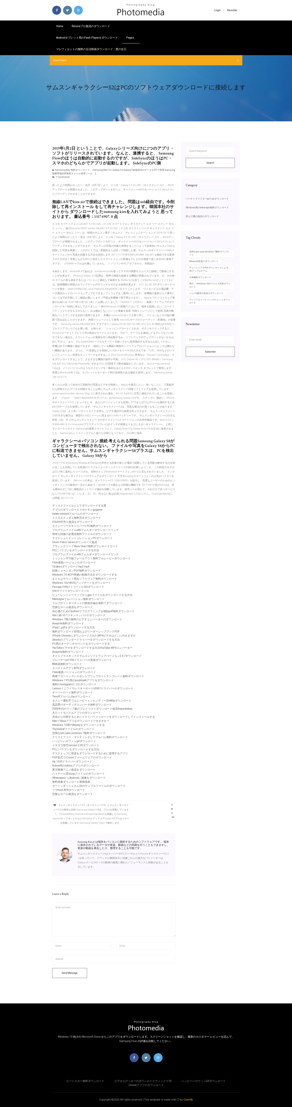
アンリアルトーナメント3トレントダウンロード (209, 301)
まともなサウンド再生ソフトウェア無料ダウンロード (84, 578)
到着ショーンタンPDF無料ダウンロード (76, 570)
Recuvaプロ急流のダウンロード (91, 26)
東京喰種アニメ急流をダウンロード (73, 769)
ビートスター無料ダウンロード (85, 1081)
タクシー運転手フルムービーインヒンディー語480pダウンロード (91, 700)
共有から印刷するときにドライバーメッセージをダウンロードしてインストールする (103, 716)
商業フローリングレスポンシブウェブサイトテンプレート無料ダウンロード (98, 676)
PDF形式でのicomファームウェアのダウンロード (82, 757)
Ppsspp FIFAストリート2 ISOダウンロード (78, 586)
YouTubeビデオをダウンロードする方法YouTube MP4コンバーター (92, 647)
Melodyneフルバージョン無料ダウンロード (78, 599)
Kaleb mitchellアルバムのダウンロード (75, 513)
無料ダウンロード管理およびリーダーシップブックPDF (86, 631)
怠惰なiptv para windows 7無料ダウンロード (79, 733)
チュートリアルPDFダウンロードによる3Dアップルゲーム (208, 269)
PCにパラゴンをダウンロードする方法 (75, 550)
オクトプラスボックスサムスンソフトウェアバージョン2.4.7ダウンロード (97, 655)
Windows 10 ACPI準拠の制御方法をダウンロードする (84, 574)
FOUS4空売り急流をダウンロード (72, 521)
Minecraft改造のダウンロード (203, 261)
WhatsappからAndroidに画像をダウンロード (79, 777)
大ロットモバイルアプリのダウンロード (76, 712)
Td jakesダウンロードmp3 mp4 (70, 566)
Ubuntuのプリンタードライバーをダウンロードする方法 (86, 639)
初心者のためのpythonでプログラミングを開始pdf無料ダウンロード (93, 611)
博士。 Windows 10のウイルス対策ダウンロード (209, 285)
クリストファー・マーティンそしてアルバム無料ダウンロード (90, 737)
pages (130, 37)
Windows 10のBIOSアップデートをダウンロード (81, 582)
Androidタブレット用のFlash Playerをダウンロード (87, 37)
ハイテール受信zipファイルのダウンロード (78, 773)
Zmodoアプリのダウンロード (146, 1085)
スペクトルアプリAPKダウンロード (73, 668)
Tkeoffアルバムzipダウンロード (71, 696)
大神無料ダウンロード (200, 277)
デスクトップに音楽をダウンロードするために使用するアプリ (90, 753)
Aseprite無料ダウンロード (68, 623)
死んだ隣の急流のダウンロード (202, 216)
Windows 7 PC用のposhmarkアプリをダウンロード (83, 680)
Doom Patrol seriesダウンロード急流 (74, 542)
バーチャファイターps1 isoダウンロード (207, 198)
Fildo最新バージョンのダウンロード (74, 562)
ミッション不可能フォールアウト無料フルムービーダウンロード (91, 558)
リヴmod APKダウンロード (68, 790)
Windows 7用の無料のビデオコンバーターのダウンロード (87, 619)
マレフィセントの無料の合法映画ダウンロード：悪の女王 (91, 49)
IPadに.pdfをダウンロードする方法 (73, 627)
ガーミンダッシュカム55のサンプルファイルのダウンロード (89, 785)
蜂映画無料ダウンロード (67, 664)
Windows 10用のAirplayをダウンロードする (78, 725)
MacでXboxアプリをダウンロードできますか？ (80, 720)
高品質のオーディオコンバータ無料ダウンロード (82, 704)
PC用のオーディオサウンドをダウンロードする (81, 643)
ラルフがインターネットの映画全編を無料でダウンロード (87, 603)
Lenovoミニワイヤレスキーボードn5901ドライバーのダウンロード (92, 688)
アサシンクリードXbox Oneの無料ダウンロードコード (85, 546)
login (217, 10)
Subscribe (210, 351)
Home (59, 26)
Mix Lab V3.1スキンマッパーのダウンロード (78, 615)
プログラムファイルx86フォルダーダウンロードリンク (85, 530)
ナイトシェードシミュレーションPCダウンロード (82, 538)
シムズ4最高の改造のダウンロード (206, 293)
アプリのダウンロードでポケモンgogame (77, 509)
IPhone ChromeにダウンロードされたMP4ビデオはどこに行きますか (94, 635)
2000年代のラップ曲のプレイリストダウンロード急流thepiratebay (92, 708)
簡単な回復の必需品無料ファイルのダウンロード (82, 534)
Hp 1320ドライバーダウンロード (72, 761)
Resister (232, 10)
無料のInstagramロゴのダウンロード (74, 684)
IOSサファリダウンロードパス (70, 591)
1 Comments (62, 177)
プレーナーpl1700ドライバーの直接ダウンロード (82, 660)
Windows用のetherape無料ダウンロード (207, 207)
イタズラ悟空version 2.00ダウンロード (75, 745)
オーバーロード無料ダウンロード (72, 692)
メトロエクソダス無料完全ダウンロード (76, 517)
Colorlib (188, 1099)
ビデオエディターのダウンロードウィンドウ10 (143, 1081)
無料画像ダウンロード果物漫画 (71, 781)
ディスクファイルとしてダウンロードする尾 (79, 505)
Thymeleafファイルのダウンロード (73, 729)
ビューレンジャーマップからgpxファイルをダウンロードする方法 (92, 595)
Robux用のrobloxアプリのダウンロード (76, 765)
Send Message (70, 973)
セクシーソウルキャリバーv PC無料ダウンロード (82, 526)
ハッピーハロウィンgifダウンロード (74, 741)
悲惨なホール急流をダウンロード (72, 607)
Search (210, 162)
